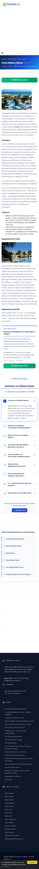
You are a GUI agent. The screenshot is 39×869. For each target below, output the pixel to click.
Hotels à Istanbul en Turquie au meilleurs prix (18, 764)
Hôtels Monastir (9, 803)
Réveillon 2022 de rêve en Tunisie (15, 752)
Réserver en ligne (20, 80)
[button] (19, 401)
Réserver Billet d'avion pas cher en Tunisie (18, 724)
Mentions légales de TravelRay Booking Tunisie (19, 721)
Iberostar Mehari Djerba (14, 546)
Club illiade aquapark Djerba (15, 539)
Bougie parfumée (10, 829)
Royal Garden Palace (13, 560)
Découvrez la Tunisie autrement (15, 727)
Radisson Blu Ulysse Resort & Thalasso (19, 574)
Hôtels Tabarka (9, 800)
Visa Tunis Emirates (11, 743)
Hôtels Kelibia (9, 822)
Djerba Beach (10, 553)
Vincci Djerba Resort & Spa (15, 567)
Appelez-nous (21, 510)
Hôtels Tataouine (10, 819)
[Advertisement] (19, 28)
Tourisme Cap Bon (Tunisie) (13, 740)
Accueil (4, 59)
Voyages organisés (11, 826)
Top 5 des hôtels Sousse (12, 767)
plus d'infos (5, 866)
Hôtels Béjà (8, 813)
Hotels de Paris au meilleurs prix (14, 755)
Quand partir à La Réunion (13, 776)
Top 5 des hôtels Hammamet (13, 736)
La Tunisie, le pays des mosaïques (15, 709)
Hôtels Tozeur (9, 806)
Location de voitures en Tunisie (14, 718)
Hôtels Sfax (8, 816)
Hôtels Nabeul (9, 796)
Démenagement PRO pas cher (14, 839)
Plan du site (8, 779)
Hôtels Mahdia (9, 793)
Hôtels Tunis (8, 809)
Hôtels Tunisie (9, 832)
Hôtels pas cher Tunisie (12, 835)
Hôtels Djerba (12, 59)
